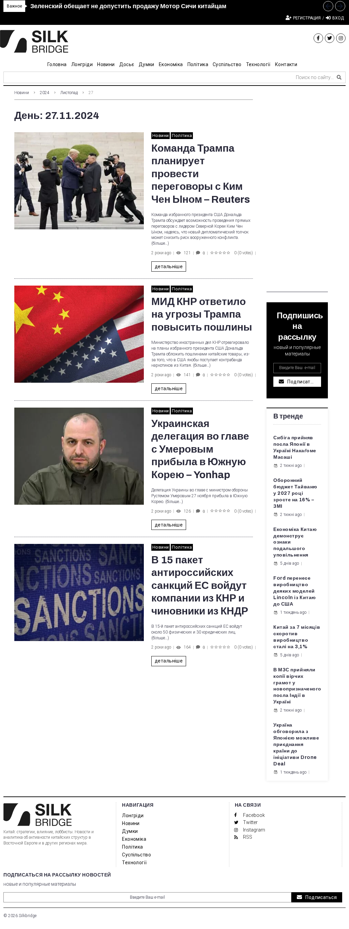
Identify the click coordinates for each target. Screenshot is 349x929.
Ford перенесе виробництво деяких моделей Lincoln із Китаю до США (294, 591)
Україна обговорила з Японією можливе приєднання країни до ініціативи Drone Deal (296, 744)
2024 (44, 92)
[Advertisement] (297, 190)
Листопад (69, 92)
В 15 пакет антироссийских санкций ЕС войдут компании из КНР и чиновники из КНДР (199, 585)
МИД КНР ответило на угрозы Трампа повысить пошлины (201, 314)
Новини (21, 92)
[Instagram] (341, 38)
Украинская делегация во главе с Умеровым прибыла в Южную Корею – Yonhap (200, 449)
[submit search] (339, 77)
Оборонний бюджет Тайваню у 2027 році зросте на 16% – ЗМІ (295, 493)
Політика (182, 135)
